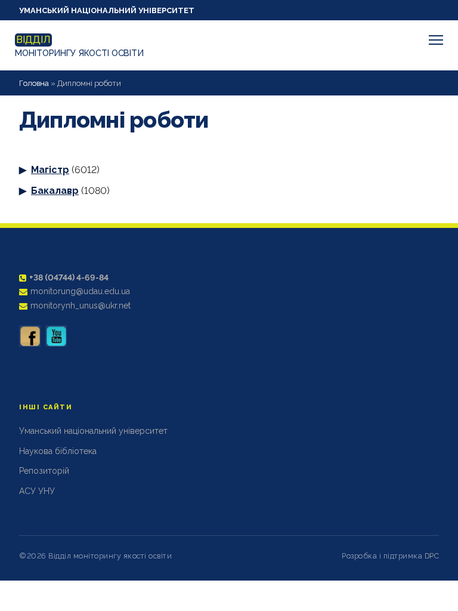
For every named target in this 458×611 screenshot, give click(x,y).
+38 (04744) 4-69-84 (69, 277)
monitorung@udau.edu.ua (80, 291)
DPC (432, 555)
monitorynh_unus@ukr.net (80, 305)
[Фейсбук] (30, 336)
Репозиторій (44, 471)
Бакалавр (55, 190)
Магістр (50, 169)
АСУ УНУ (37, 491)
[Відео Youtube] (56, 336)
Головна (34, 83)
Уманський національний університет (106, 10)
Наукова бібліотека (58, 451)
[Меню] (436, 40)
